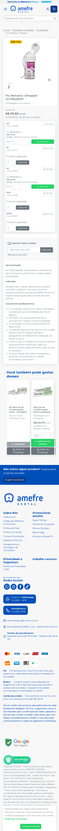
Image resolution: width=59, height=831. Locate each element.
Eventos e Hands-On (43, 536)
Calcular (46, 250)
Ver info (49, 124)
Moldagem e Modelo (23, 30)
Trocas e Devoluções (13, 536)
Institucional (9, 517)
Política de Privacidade (16, 819)
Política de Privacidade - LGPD (15, 568)
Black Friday (38, 532)
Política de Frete (11, 528)
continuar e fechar (30, 826)
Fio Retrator (42, 30)
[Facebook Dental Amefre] (20, 586)
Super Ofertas (40, 520)
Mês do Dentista (41, 528)
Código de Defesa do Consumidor (13, 522)
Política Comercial (12, 532)
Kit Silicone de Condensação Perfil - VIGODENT (18, 409)
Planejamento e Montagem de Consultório (11, 547)
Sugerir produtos (14, 479)
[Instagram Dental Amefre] (13, 586)
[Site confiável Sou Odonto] (17, 760)
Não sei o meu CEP (17, 254)
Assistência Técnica (12, 540)
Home (6, 30)
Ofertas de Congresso (43, 524)
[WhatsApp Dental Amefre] (6, 586)
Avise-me (22, 162)
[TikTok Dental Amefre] (27, 586)
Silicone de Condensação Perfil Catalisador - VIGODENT (42, 409)
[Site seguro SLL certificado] (17, 743)
